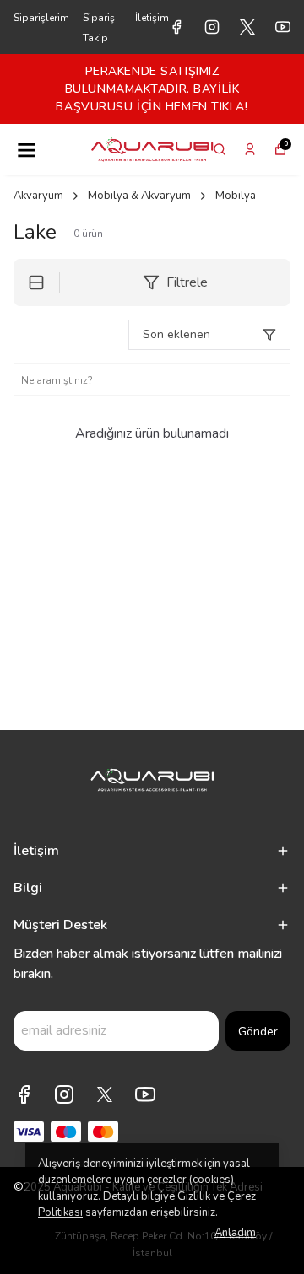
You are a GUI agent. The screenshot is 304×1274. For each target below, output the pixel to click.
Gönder (258, 1032)
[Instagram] (64, 1094)
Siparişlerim (41, 17)
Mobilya (235, 195)
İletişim (152, 17)
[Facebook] (24, 1094)
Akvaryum (38, 195)
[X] (105, 1094)
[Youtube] (145, 1094)
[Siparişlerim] (250, 149)
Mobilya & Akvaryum (139, 195)
